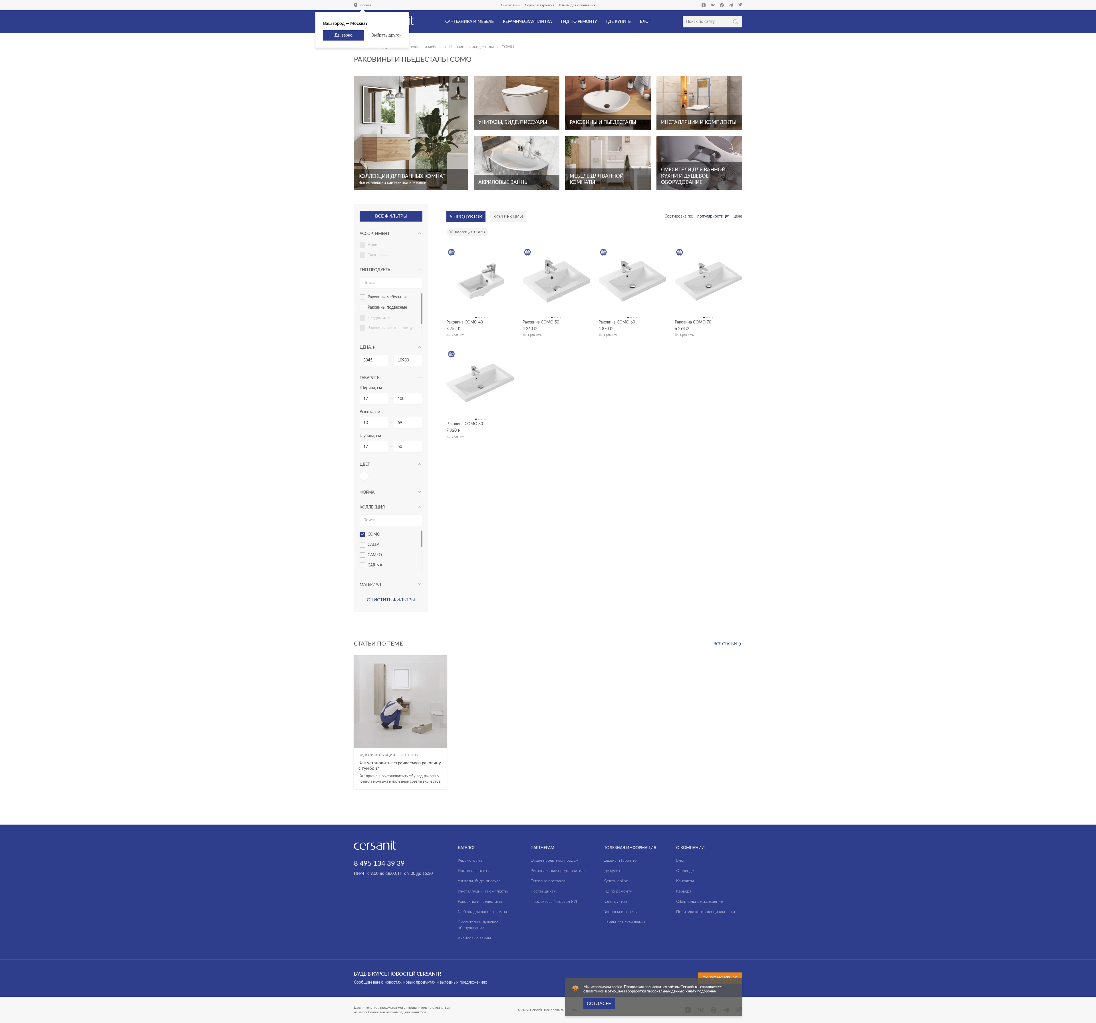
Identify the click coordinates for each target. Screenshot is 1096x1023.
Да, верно (343, 35)
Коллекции (508, 216)
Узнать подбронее (700, 991)
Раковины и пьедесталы (471, 47)
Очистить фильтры (391, 600)
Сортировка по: (678, 216)
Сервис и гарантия (539, 5)
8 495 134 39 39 (379, 863)
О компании (510, 5)
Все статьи (725, 644)
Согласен (599, 1003)
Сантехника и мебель (422, 47)
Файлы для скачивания (577, 5)
